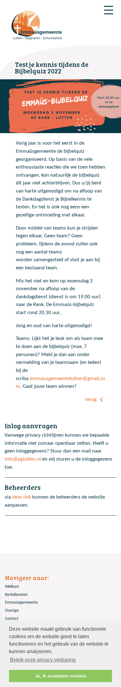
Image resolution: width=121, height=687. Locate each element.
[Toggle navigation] (108, 10)
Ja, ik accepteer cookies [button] (60, 675)
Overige (12, 611)
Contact (12, 619)
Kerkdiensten (16, 595)
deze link (21, 497)
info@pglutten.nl (23, 459)
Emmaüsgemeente (21, 603)
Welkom (12, 587)
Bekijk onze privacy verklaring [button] (43, 659)
